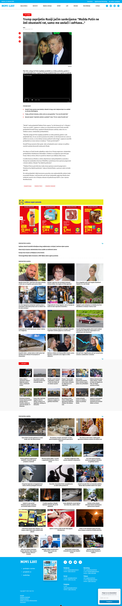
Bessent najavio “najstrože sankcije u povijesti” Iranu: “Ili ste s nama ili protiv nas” (46, 117)
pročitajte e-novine (29, 568)
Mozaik (76, 6)
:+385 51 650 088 (92, 573)
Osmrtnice (90, 1)
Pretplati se (109, 601)
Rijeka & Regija (47, 6)
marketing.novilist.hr (91, 570)
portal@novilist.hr (72, 578)
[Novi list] (8, 6)
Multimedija (86, 6)
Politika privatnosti (25, 597)
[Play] (25, 100)
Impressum (23, 602)
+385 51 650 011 (71, 571)
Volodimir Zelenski (50, 186)
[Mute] (32, 100)
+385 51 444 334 (72, 579)
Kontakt (22, 595)
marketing (26, 575)
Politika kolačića (24, 599)
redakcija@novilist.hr (73, 570)
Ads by (69, 101)
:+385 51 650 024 (92, 581)
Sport (59, 6)
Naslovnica (23, 6)
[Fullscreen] (70, 100)
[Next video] (28, 100)
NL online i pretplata (114, 1)
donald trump (27, 186)
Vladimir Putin (38, 186)
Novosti (35, 6)
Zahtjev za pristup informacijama (28, 600)
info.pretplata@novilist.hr (70, 588)
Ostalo (98, 6)
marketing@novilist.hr (93, 571)
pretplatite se (27, 572)
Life (67, 6)
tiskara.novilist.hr (90, 578)
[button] (101, 218)
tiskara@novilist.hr (92, 579)
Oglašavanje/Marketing (101, 1)
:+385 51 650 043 (72, 589)
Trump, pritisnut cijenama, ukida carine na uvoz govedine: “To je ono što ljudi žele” (46, 114)
